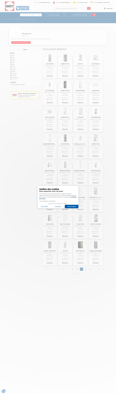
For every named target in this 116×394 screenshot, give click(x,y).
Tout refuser (44, 206)
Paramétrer (58, 206)
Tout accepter (71, 206)
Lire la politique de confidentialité (47, 201)
